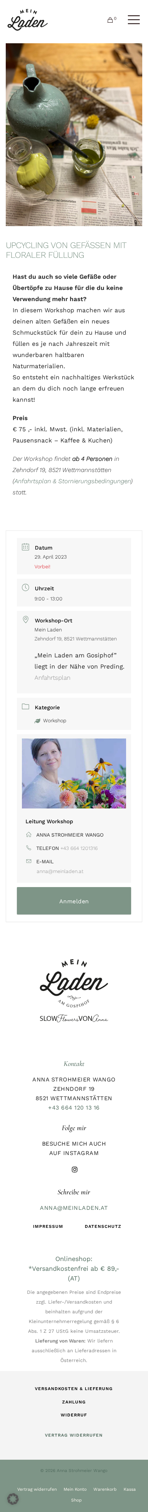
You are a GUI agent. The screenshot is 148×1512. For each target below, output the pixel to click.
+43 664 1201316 (79, 848)
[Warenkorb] (108, 20)
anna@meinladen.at (60, 871)
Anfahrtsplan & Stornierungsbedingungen (72, 481)
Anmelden (74, 901)
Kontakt (74, 1063)
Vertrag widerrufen (37, 1489)
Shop (76, 1500)
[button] (13, 1499)
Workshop (54, 720)
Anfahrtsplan (52, 677)
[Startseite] (74, 983)
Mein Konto (75, 1489)
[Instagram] (74, 1168)
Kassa (130, 1489)
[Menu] (128, 20)
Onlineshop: (73, 1258)
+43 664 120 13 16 (74, 1107)
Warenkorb (105, 1489)
